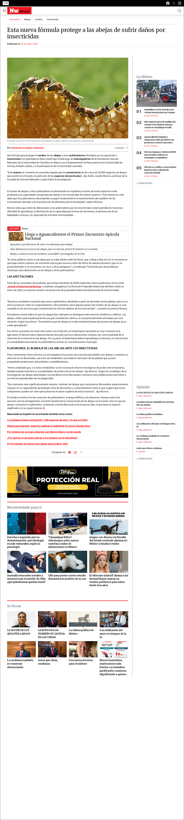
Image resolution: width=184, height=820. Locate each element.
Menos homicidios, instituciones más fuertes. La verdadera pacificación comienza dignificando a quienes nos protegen (113, 667)
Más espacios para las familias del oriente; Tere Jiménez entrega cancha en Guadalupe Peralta (159, 125)
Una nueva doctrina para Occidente (81, 662)
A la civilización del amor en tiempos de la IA (113, 634)
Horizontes (14, 19)
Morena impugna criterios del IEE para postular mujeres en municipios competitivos (160, 155)
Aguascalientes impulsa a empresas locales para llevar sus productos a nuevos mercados (159, 140)
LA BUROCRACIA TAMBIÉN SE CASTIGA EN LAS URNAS (51, 634)
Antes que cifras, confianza (48, 662)
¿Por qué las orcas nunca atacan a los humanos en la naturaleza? (42, 438)
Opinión (141, 451)
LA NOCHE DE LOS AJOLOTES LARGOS (18, 632)
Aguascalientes (145, 417)
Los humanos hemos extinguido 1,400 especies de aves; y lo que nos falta (47, 420)
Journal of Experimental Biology (24, 286)
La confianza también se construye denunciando (20, 664)
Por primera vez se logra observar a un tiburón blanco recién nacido (44, 432)
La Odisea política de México (81, 632)
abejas (27, 19)
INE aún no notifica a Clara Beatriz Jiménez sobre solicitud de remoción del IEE (160, 170)
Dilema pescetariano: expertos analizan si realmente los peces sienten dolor (49, 426)
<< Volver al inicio (144, 183)
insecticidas (52, 19)
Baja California (145, 396)
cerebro (39, 19)
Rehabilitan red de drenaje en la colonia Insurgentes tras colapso (159, 111)
